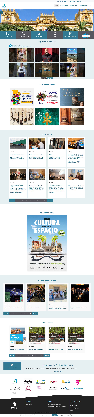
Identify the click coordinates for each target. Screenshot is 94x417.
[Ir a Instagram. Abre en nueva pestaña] (63, 1)
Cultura (50, 152)
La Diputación (63, 5)
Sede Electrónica (84, 5)
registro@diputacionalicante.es (56, 404)
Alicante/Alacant (71, 152)
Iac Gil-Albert (55, 152)
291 (34, 200)
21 (22, 355)
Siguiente (50, 200)
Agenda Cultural (47, 213)
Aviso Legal (72, 403)
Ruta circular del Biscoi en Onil (56, 349)
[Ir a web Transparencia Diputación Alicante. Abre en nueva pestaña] (23, 35)
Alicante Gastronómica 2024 (33, 307)
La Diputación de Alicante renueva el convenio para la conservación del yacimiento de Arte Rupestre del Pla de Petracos (36, 188)
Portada (22, 152)
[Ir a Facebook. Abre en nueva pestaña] (58, 1)
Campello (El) (51, 183)
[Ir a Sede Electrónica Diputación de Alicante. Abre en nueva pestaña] (8, 35)
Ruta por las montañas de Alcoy (36, 349)
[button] (90, 5)
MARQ (36, 183)
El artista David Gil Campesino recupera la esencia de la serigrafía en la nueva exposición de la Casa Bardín (56, 158)
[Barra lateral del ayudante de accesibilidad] (1, 12)
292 (38, 200)
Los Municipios (73, 5)
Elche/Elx (70, 155)
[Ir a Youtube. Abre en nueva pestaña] (65, 1)
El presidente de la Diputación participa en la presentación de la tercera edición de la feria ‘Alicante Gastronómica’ (18, 190)
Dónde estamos (12, 368)
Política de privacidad (73, 405)
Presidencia (39, 152)
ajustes (47, 415)
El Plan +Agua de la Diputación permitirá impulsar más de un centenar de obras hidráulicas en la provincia (76, 187)
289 (26, 200)
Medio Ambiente (13, 152)
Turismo (81, 155)
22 (25, 355)
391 (45, 200)
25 (35, 355)
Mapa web (71, 410)
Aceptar (54, 415)
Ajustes (68, 415)
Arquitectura (31, 183)
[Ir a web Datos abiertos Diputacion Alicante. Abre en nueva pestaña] (86, 35)
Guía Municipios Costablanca (17, 349)
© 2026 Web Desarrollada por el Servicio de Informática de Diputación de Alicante (47, 412)
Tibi (61, 185)
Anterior (12, 200)
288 (22, 200)
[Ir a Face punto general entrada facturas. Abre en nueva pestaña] (55, 35)
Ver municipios (57, 371)
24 (32, 355)
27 (41, 355)
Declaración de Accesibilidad (75, 408)
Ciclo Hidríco (57, 183)
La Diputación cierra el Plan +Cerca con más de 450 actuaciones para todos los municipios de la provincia (36, 156)
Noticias (19, 152)
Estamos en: (29, 401)
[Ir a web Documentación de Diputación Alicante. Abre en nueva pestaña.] (39, 35)
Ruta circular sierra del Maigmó (75, 349)
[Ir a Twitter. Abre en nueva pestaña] (60, 1)
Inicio (56, 5)
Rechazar (61, 415)
